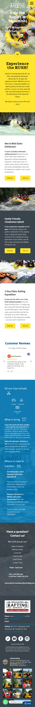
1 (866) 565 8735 (14, 619)
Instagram (27, 638)
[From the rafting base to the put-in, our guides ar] (7, 673)
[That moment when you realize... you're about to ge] (27, 693)
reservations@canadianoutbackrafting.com (17, 583)
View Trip (25, 178)
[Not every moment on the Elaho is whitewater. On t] (27, 673)
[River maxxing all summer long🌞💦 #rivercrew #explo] (17, 693)
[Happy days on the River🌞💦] (7, 693)
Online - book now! (14, 567)
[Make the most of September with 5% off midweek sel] (17, 683)
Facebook (20, 638)
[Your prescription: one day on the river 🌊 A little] (7, 683)
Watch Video (16, 42)
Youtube (14, 638)
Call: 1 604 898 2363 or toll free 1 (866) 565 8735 (16, 575)
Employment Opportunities (14, 631)
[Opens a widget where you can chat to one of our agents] (27, 703)
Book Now (10, 178)
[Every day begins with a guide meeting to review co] (27, 683)
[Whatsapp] (5, 702)
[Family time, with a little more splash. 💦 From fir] (17, 673)
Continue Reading (17, 54)
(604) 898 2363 (19, 616)
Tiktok (7, 638)
